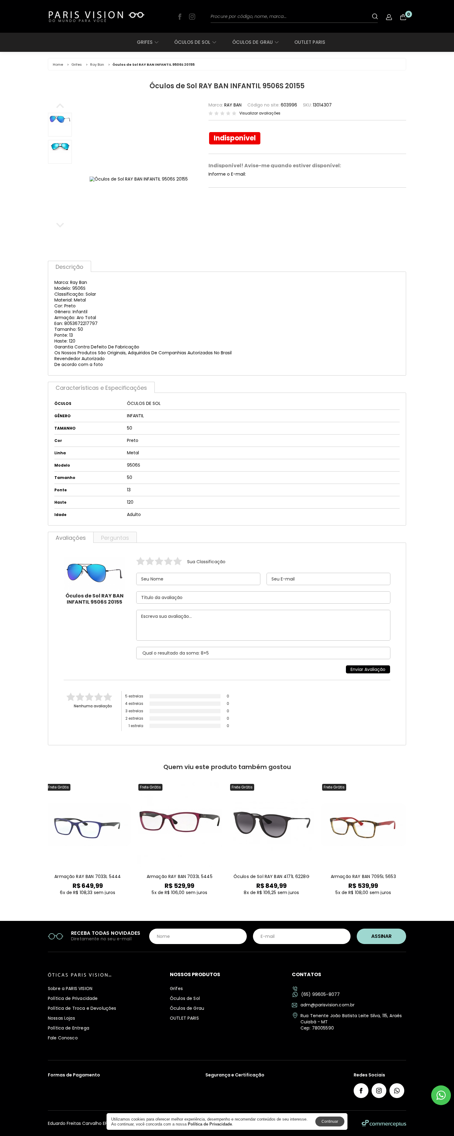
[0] (403, 17)
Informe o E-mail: (227, 174)
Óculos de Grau (252, 42)
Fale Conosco (63, 1038)
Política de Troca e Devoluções (82, 1008)
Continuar (330, 1121)
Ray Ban (97, 64)
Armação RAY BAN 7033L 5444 (87, 876)
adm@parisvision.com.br (328, 1005)
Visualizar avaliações (259, 113)
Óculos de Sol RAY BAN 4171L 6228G (271, 876)
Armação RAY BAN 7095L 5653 (363, 876)
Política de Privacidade (73, 998)
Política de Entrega (68, 1028)
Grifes (145, 42)
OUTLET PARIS (309, 42)
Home (58, 64)
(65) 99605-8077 (320, 994)
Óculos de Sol (192, 42)
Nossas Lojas (61, 1018)
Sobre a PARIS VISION (70, 988)
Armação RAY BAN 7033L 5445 (179, 876)
